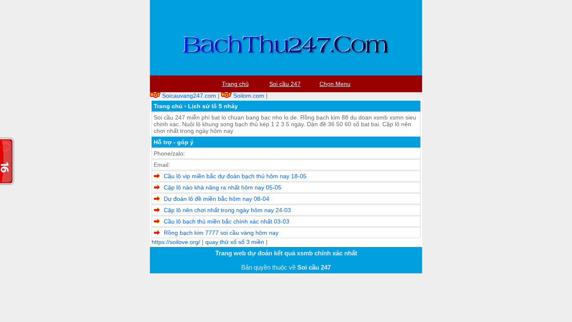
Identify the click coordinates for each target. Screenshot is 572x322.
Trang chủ (168, 106)
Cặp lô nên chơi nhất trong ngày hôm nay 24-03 (227, 210)
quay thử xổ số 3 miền (234, 242)
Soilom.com (249, 95)
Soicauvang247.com (189, 95)
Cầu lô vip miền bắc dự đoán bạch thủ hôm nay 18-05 (235, 176)
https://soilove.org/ (176, 242)
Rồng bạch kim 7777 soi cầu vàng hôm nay (221, 232)
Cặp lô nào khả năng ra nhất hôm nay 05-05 (222, 187)
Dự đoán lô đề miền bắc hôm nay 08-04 (216, 198)
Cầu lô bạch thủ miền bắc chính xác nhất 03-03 (226, 221)
